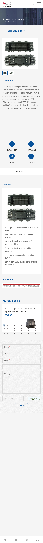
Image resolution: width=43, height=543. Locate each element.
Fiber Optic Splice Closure (14, 22)
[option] (21, 318)
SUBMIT (21, 406)
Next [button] (41, 319)
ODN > (21, 19)
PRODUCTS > (11, 19)
